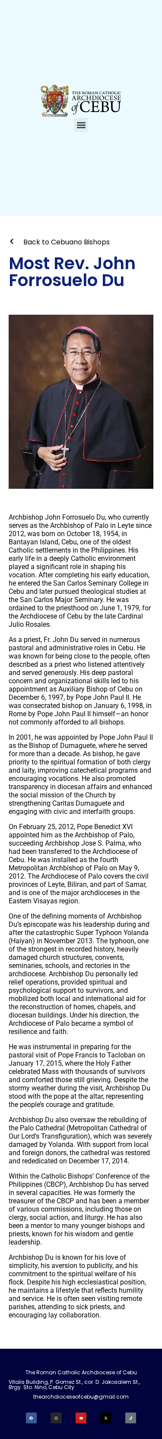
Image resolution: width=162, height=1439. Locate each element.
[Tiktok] (131, 1418)
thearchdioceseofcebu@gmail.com (81, 1396)
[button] (81, 125)
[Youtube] (81, 1418)
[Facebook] (31, 1418)
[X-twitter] (105, 1418)
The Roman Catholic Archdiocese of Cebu (81, 1372)
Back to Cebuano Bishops (66, 242)
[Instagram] (56, 1418)
